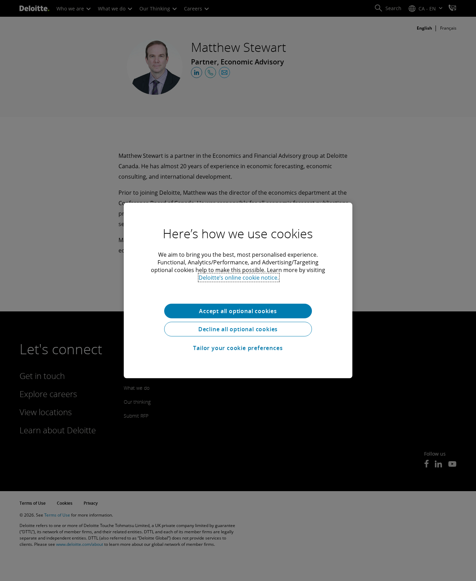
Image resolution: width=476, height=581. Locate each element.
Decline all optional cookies (238, 329)
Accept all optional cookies (238, 311)
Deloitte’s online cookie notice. (239, 277)
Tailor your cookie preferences (238, 348)
